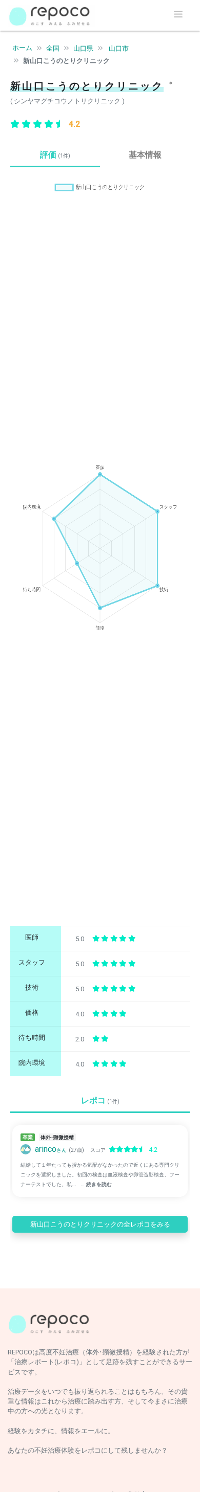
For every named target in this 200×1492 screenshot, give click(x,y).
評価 (55, 155)
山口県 (83, 48)
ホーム (22, 48)
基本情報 (145, 155)
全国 (52, 48)
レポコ (100, 1100)
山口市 (119, 48)
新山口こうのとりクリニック (66, 60)
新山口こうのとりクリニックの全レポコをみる (100, 1224)
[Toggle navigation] (178, 14)
